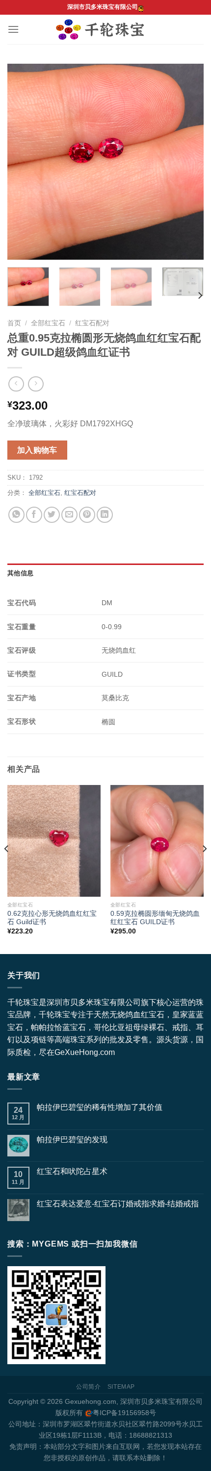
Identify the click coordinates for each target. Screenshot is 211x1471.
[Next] (187, 161)
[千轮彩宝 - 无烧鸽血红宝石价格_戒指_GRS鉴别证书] (106, 29)
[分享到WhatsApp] (16, 515)
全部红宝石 (48, 323)
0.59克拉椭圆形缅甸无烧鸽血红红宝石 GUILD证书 (155, 918)
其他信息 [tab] (20, 573)
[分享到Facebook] (34, 515)
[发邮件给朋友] (69, 515)
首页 (14, 323)
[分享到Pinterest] (87, 515)
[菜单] (13, 29)
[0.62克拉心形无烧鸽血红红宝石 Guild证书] (54, 841)
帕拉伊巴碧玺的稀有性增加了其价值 (99, 1107)
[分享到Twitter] (52, 515)
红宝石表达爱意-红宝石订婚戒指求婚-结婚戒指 (118, 1204)
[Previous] (23, 161)
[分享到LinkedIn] (105, 515)
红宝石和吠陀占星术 (72, 1171)
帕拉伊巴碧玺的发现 (72, 1139)
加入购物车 (37, 450)
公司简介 (88, 1386)
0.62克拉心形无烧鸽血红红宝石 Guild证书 (52, 918)
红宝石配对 (92, 323)
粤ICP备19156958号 (124, 1413)
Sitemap (121, 1386)
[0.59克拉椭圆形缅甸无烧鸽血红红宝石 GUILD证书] (157, 841)
